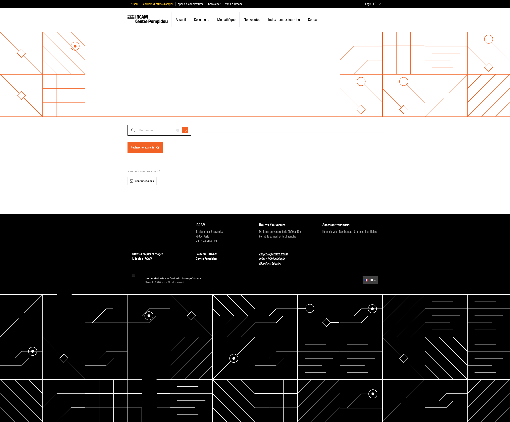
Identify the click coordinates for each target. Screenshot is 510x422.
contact (313, 19)
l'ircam (134, 4)
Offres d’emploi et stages (147, 254)
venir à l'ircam (233, 4)
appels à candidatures (190, 4)
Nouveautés (252, 19)
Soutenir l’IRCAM (206, 254)
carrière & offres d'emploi (158, 4)
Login (368, 4)
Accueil (181, 19)
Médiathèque (226, 19)
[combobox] (159, 130)
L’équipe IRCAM (142, 259)
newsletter (214, 4)
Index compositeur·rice (284, 19)
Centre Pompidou (206, 259)
